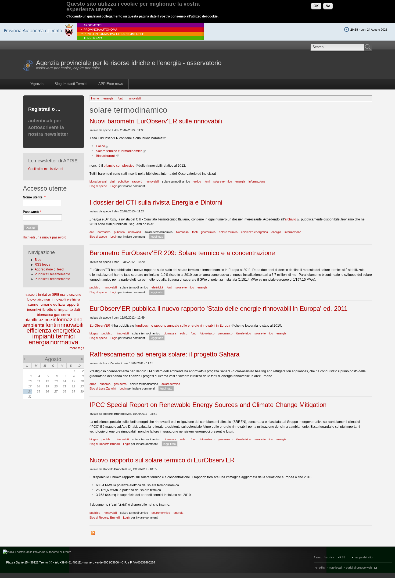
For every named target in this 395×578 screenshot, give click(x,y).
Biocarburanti (106, 156)
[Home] (28, 70)
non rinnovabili (55, 299)
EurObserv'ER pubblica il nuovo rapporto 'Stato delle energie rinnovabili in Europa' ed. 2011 (218, 308)
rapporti (72, 304)
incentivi (34, 309)
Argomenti (93, 25)
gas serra (62, 314)
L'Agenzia (36, 84)
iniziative (44, 295)
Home (95, 98)
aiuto (319, 557)
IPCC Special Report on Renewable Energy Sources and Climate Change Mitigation (207, 404)
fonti (50, 325)
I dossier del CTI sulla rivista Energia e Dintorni (155, 202)
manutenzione (70, 295)
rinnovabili (70, 325)
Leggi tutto (157, 236)
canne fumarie (40, 304)
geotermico (208, 232)
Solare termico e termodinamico (119, 151)
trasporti (31, 295)
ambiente (34, 325)
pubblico (123, 181)
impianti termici (53, 336)
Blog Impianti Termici (71, 84)
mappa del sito (363, 557)
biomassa (45, 314)
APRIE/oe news (110, 84)
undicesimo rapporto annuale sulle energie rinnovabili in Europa (183, 325)
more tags (77, 348)
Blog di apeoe (98, 186)
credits (320, 567)
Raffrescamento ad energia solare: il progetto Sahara (164, 354)
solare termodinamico (176, 181)
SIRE (55, 295)
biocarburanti (97, 181)
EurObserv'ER (99, 325)
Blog (38, 260)
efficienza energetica (53, 330)
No (328, 6)
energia (38, 342)
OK (316, 6)
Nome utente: (34, 197)
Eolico (100, 146)
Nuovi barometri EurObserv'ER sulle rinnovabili (155, 121)
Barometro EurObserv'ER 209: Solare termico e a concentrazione (182, 252)
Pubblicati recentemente (52, 274)
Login (113, 186)
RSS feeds (42, 264)
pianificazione (38, 319)
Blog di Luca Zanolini (102, 388)
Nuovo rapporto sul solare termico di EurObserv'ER (162, 460)
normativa (64, 342)
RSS (342, 557)
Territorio (93, 38)
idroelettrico (243, 333)
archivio (290, 219)
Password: (32, 212)
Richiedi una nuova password (44, 237)
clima (92, 384)
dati (77, 309)
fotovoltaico (35, 299)
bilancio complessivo (119, 165)
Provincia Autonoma (100, 29)
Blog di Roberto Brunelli (104, 443)
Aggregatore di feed (49, 269)
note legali (335, 567)
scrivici (330, 557)
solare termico (222, 181)
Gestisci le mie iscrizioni (45, 169)
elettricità (73, 299)
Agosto (53, 359)
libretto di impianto (57, 309)
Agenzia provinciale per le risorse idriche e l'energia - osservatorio (128, 62)
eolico (197, 181)
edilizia (59, 304)
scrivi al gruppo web (359, 567)
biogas (93, 333)
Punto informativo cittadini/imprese (114, 33)
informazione (67, 319)
